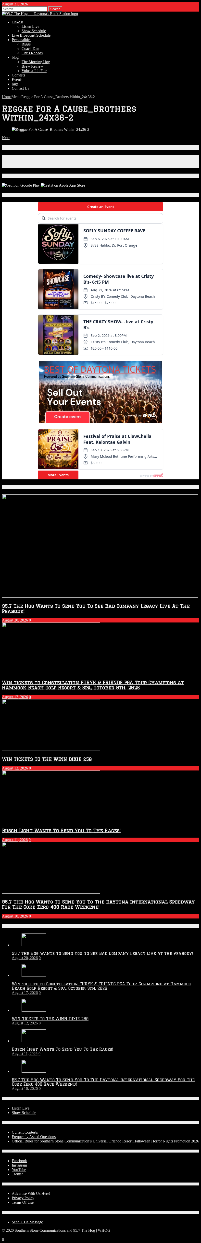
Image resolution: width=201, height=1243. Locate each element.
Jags (15, 84)
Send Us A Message (27, 1222)
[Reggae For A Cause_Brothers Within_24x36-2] (50, 129)
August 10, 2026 (15, 916)
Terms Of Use (23, 1202)
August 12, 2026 (15, 768)
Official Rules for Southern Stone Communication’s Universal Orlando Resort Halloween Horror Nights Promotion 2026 (105, 1141)
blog (15, 57)
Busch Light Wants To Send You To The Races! (61, 830)
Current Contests (25, 1132)
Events (17, 79)
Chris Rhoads (32, 53)
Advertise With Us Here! (31, 1193)
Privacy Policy (23, 1198)
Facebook (19, 1161)
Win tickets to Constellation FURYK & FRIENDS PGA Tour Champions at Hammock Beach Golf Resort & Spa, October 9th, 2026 (93, 685)
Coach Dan (30, 48)
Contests (18, 75)
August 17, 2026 (15, 697)
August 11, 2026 (15, 840)
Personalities (21, 40)
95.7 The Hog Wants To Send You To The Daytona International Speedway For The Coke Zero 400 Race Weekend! (98, 904)
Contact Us (20, 88)
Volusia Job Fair (34, 71)
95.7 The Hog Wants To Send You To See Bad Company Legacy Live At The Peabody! (102, 953)
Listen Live (30, 26)
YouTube (19, 1170)
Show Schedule (34, 31)
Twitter (17, 1174)
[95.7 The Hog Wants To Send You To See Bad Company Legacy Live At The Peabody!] (34, 945)
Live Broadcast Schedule (31, 35)
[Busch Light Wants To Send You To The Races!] (34, 1041)
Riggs (26, 44)
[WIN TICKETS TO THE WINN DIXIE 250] (34, 1010)
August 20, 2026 (15, 620)
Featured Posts (19, 487)
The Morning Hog (36, 62)
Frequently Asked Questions (34, 1137)
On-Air (17, 22)
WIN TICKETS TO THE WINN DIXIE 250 (47, 759)
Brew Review (32, 66)
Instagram (19, 1165)
